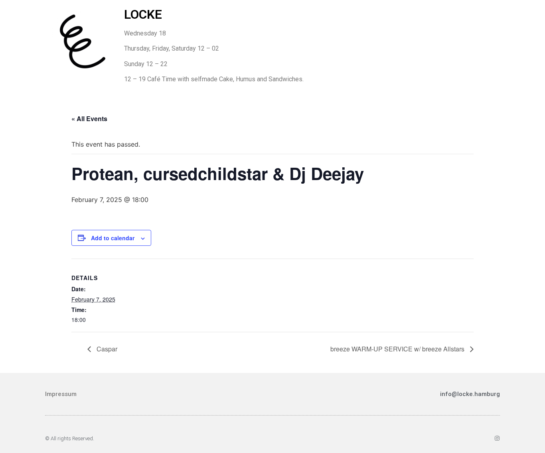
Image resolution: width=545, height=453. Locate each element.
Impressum (61, 394)
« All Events (89, 118)
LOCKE (143, 14)
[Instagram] (497, 438)
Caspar (106, 348)
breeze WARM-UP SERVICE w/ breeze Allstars (398, 348)
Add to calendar (112, 238)
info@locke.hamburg (470, 394)
